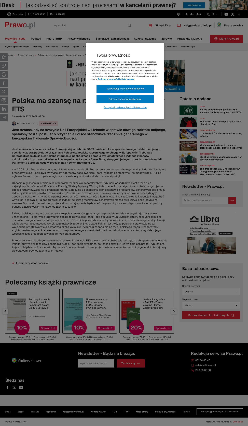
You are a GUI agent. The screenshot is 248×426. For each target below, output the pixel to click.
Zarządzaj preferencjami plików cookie (125, 107)
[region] (125, 81)
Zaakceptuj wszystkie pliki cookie (125, 88)
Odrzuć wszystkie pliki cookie (125, 99)
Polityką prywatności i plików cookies (116, 79)
